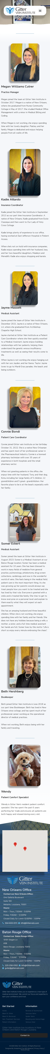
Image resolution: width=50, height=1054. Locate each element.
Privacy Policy (39, 1048)
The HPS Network (27, 1048)
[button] (40, 10)
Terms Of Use (25, 1050)
